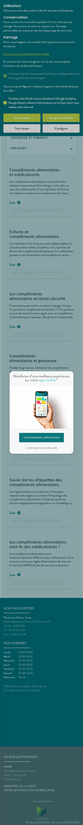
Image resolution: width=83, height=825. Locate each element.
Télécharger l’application (42, 437)
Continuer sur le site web (41, 448)
